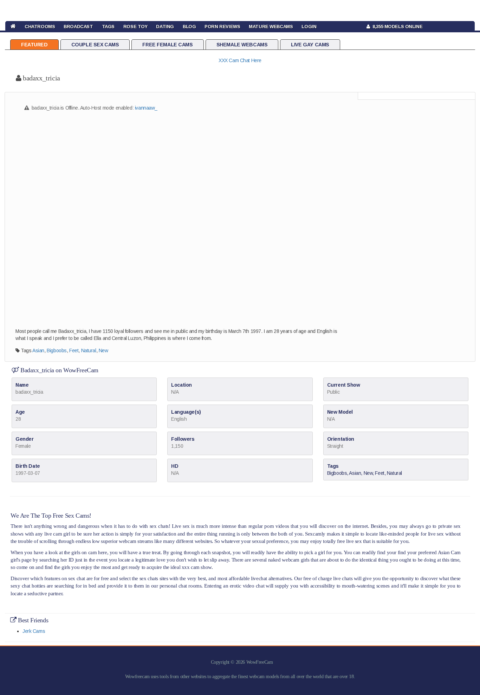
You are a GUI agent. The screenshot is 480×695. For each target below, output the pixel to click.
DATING (165, 26)
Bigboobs (57, 350)
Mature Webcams (271, 26)
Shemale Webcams (242, 44)
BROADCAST (78, 26)
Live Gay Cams (310, 44)
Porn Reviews (222, 26)
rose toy (135, 26)
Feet (73, 350)
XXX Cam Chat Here (240, 60)
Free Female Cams (167, 44)
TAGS (108, 26)
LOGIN (308, 26)
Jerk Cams (33, 631)
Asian (38, 350)
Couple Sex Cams (95, 44)
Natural (88, 350)
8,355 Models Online (396, 26)
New (103, 350)
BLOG (189, 26)
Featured (34, 44)
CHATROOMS (40, 26)
